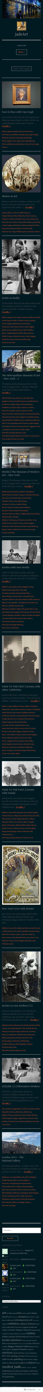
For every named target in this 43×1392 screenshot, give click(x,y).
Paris (24, 735)
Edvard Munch (19, 216)
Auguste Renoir (8, 401)
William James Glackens (25, 232)
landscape (24, 135)
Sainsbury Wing (8, 1199)
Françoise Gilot (8, 327)
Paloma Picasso (19, 336)
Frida (15, 722)
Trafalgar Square (24, 1202)
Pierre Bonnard (17, 426)
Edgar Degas (15, 404)
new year (26, 938)
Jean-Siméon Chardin (20, 1190)
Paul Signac (7, 426)
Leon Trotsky (30, 728)
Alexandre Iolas (8, 709)
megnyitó (16, 1349)
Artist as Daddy (11, 298)
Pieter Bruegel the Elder (30, 225)
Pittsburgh (25, 1041)
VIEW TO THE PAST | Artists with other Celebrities (21, 688)
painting (20, 138)
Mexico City (7, 603)
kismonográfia (22, 1333)
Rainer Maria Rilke (26, 741)
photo (17, 738)
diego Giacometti (21, 816)
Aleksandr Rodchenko (10, 492)
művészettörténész (31, 1353)
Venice (29, 1374)
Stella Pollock (7, 835)
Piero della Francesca (24, 1196)
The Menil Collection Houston (13, 622)
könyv (4, 1343)
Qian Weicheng (8, 228)
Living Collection (32, 1343)
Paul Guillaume (8, 738)
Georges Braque (21, 501)
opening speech (33, 1356)
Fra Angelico (24, 1180)
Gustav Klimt (16, 407)
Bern (5, 1028)
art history (6, 135)
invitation (5, 1334)
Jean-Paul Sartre (8, 728)
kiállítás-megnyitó (8, 1337)
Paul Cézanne (23, 423)
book (9, 1317)
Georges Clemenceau (10, 725)
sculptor (21, 1363)
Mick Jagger (17, 731)
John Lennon (7, 330)
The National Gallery (10, 1202)
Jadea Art (35, 219)
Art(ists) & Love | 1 (28, 1259)
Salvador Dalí (29, 744)
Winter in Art (9, 196)
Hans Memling (28, 1187)
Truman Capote (8, 944)
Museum (6, 138)
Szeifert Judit (27, 228)
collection (6, 404)
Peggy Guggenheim (19, 1118)
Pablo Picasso (7, 336)
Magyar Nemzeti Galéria (19, 1346)
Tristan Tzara (13, 1121)
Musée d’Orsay (8, 1115)
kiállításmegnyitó (22, 1337)
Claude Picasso (24, 320)
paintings (28, 138)
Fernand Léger (16, 498)
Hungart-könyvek (23, 1330)
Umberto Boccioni (19, 529)
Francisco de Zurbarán (10, 1183)
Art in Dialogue (31, 1177)
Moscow (6, 606)
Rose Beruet (18, 744)
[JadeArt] (21, 9)
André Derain (35, 928)
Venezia (36, 1121)
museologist (33, 135)
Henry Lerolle (27, 411)
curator (4, 1324)
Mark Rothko (18, 333)
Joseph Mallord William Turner (13, 420)
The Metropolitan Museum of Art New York (18, 436)
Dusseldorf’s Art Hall (19, 590)
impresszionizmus (9, 417)
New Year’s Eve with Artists (18, 908)
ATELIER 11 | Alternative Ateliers (21, 1086)
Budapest (22, 1317)
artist (19, 317)
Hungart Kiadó (35, 1330)
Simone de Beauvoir (10, 747)
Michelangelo (7, 1193)
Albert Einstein (19, 706)
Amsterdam (18, 131)
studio (30, 1044)
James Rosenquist (22, 511)
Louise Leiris (7, 731)
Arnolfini (17, 1177)
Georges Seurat (25, 1183)
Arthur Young (18, 495)
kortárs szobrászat (27, 1340)
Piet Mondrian (16, 526)
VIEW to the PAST (9, 343)
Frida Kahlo (25, 593)
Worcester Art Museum (11, 628)
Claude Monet (7, 216)
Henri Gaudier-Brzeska (11, 507)
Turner (37, 436)
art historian (28, 131)
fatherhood (18, 324)
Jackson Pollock (8, 511)
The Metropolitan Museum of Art (14, 433)
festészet (32, 1324)
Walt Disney (31, 750)
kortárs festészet (34, 1337)
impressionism (8, 414)
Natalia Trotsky (28, 731)
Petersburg (25, 612)
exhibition (15, 135)
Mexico (37, 599)
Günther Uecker (8, 501)
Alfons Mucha (20, 709)
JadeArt (21, 34)
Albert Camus (7, 706)
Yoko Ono (6, 754)
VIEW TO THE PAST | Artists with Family (18, 791)
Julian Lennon (18, 330)
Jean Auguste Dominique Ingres (28, 417)
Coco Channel (19, 719)
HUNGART (12, 1330)
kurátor (34, 1340)
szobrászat (6, 1371)
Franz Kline (27, 498)
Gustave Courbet (8, 219)
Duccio (16, 1180)
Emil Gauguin (7, 324)
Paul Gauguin (7, 141)
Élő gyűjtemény (8, 1377)
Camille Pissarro (24, 213)
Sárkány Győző (28, 1371)
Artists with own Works (15, 567)
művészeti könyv (19, 1353)
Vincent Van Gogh (32, 144)
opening (14, 1356)
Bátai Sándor (31, 1317)
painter (12, 138)
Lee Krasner (18, 822)
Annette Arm (22, 812)
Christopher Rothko (10, 320)
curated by (36, 1320)
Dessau (5, 1031)
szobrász (34, 1367)
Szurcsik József (17, 1371)
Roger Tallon (7, 529)
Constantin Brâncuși (31, 495)
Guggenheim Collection (21, 1109)
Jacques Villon (8, 822)
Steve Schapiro (8, 750)
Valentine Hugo (20, 750)
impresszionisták (33, 414)
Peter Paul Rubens (9, 1196)
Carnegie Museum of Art (17, 1028)
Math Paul (27, 1112)
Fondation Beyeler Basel (11, 593)
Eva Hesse (6, 498)
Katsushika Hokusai (26, 222)
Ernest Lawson (31, 216)
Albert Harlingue (31, 706)
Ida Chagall (30, 327)
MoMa (16, 517)
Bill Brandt (6, 590)
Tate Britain (18, 618)
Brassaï (32, 713)
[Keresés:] (21, 1230)
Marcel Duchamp (33, 514)
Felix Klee (26, 324)
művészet (7, 1352)
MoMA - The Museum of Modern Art (15, 520)
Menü (20, 52)
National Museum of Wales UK (13, 1038)
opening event (23, 1356)
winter (37, 232)
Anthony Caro (7, 1177)
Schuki (29, 615)
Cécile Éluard (22, 716)
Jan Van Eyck (7, 1190)
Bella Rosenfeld (34, 317)
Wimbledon (35, 1374)
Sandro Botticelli (21, 1199)
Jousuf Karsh (29, 596)
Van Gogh (16, 141)
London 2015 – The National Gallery (13, 1159)
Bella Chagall (32, 812)
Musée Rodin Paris (16, 606)
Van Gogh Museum (28, 141)
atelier (38, 1025)
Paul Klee (17, 225)
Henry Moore (19, 327)
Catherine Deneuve (9, 716)
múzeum (29, 420)
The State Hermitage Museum (13, 625)
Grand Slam (18, 1327)
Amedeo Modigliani (27, 492)
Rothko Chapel (20, 615)
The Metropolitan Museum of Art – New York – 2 (21, 377)
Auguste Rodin (28, 587)
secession (15, 430)
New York (6, 423)
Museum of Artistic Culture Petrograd (16, 609)
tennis (4, 1374)
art (16, 213)
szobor (23, 1367)
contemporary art (23, 1320)
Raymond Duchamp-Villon (12, 831)
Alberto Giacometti (9, 587)
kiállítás (31, 1333)
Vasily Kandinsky (9, 533)
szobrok (29, 1367)
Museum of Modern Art (18, 1035)
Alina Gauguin (7, 131)
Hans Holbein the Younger (12, 1187)
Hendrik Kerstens (9, 1112)
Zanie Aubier (15, 754)
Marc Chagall (7, 333)
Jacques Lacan (24, 725)
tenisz (36, 1371)
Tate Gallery (28, 618)
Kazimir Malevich (9, 514)
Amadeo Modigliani (33, 709)
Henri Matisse (25, 507)
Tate (14, 1047)
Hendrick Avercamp (23, 219)
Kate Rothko (28, 330)
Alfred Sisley (7, 398)
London (19, 599)
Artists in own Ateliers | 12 (17, 1005)
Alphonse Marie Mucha (11, 1025)
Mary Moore (29, 333)
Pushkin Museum (9, 1044)
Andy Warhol (7, 495)
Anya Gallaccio (8, 213)
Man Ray (20, 1112)
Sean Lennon (15, 339)
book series (15, 1317)
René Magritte (9, 615)
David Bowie (29, 719)
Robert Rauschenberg (30, 526)
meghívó (8, 1349)
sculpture (18, 228)
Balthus (25, 713)
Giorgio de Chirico (9, 504)
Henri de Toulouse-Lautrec (12, 411)
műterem (31, 1035)
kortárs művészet (11, 1340)
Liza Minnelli (17, 938)
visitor (5, 147)
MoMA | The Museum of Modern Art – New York (20, 473)
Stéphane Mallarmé (25, 747)
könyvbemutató (12, 1343)
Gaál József (10, 1327)
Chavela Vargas (33, 716)
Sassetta (31, 1199)
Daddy (33, 320)
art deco (20, 398)
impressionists (20, 414)
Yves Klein (6, 1125)
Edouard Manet (27, 404)
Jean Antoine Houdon (10, 222)
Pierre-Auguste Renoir (32, 426)
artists (25, 317)
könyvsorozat (22, 1343)
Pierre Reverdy (26, 738)
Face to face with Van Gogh (17, 112)
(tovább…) (6, 126)
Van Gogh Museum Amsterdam (13, 144)
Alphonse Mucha (23, 928)
